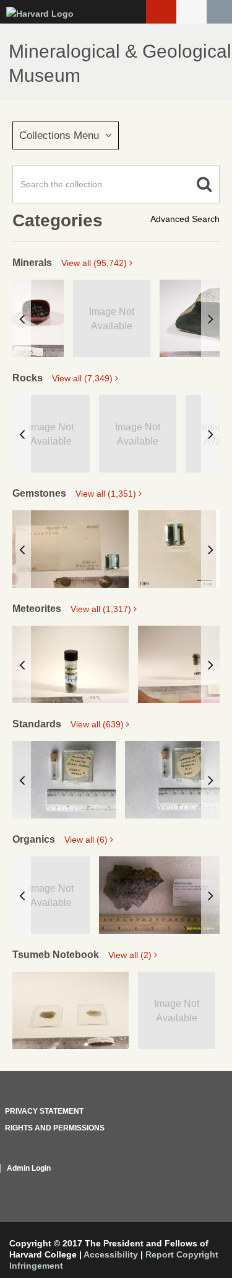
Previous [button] (21, 318)
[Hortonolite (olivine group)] (176, 780)
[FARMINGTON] (70, 664)
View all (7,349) (83, 378)
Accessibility (111, 1254)
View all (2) (131, 955)
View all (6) (87, 840)
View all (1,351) (107, 494)
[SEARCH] (219, 12)
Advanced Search (185, 219)
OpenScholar (196, 1183)
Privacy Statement (44, 1111)
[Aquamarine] (70, 549)
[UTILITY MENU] (191, 12)
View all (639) (98, 724)
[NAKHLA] (70, 1010)
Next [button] (210, 318)
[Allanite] (38, 318)
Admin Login (29, 1168)
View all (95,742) (95, 263)
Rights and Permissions (55, 1128)
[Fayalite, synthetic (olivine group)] (64, 780)
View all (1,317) (102, 609)
